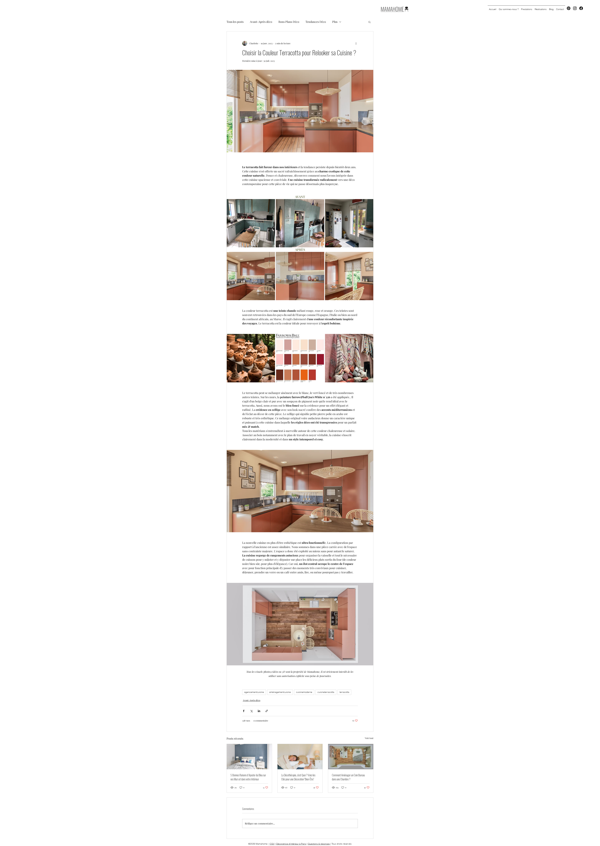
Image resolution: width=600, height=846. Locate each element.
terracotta (344, 692)
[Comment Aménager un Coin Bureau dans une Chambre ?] (350, 756)
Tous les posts (235, 22)
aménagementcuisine (280, 692)
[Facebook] (581, 8)
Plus (335, 22)
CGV (272, 843)
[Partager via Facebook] (243, 710)
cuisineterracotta (326, 692)
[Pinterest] (568, 8)
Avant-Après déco (261, 22)
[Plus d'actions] (356, 43)
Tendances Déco (315, 22)
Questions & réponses (319, 843)
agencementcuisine (254, 692)
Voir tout (369, 738)
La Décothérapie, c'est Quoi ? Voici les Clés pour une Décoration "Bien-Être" (298, 777)
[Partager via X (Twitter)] (251, 710)
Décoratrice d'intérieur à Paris (291, 843)
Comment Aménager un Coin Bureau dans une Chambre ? (348, 777)
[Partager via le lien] (266, 710)
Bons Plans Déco (288, 22)
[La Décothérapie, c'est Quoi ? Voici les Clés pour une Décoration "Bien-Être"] (300, 756)
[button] (369, 22)
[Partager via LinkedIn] (259, 710)
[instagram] (574, 8)
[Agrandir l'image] (251, 223)
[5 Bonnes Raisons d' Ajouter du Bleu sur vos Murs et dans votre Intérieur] (249, 756)
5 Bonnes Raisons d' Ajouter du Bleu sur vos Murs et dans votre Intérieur (248, 777)
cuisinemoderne (304, 692)
